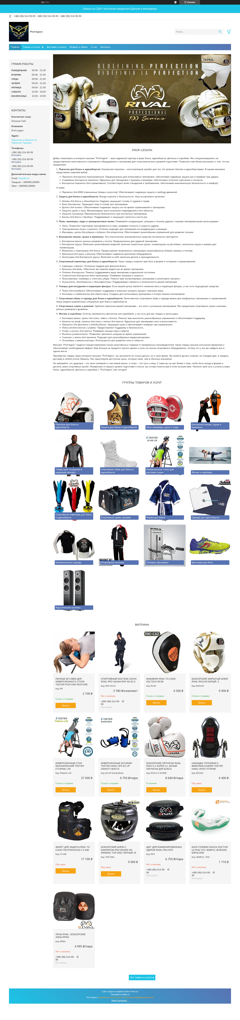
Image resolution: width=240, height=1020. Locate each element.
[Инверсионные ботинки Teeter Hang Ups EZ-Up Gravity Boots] (119, 737)
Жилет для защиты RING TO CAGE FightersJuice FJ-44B (73, 848)
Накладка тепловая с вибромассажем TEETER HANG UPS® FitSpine (207, 766)
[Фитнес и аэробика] (210, 455)
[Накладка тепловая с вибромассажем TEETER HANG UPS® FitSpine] (210, 737)
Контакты (105, 47)
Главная (15, 47)
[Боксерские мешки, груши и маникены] (210, 410)
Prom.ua (134, 991)
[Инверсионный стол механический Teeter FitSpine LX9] (74, 737)
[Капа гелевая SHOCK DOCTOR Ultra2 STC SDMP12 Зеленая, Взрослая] (210, 821)
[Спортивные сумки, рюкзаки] (119, 500)
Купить (65, 705)
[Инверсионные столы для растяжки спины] (165, 455)
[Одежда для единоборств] (210, 500)
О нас (94, 47)
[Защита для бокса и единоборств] (119, 410)
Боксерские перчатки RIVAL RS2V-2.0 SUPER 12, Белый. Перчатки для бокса (163, 766)
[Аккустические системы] (74, 591)
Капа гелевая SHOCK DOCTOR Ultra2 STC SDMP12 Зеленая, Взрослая (210, 850)
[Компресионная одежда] (74, 545)
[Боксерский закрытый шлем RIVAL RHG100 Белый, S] (210, 652)
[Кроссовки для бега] (210, 545)
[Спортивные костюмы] (119, 545)
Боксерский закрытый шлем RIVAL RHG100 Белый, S (210, 680)
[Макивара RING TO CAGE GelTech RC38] (165, 652)
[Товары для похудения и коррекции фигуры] (74, 455)
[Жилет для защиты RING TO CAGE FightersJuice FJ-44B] (74, 821)
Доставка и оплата (56, 47)
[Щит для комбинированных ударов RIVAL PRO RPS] (165, 821)
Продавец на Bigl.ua (120, 994)
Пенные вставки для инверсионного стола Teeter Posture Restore (72, 681)
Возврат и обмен (79, 47)
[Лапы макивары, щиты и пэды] (165, 410)
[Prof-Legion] (19, 31)
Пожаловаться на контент (110, 997)
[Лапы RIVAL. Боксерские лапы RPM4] (74, 908)
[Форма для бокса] (165, 500)
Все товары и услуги (141, 977)
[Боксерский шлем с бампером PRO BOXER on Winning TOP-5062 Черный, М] (119, 821)
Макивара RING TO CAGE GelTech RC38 (161, 680)
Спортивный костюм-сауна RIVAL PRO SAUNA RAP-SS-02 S (118, 680)
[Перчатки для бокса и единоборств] (74, 410)
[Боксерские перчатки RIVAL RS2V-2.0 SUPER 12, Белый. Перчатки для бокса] (165, 737)
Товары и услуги (31, 47)
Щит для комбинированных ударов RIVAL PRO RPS (164, 848)
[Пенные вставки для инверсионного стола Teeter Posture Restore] (74, 652)
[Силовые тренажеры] (165, 545)
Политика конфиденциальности (139, 997)
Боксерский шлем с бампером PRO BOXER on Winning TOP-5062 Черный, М (118, 850)
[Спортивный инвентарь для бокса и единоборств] (74, 500)
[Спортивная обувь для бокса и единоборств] (119, 455)
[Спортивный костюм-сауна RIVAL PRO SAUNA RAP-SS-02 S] (119, 652)
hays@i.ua (23, 178)
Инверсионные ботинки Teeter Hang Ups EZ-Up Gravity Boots (116, 766)
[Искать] (220, 32)
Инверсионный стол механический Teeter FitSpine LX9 (70, 766)
